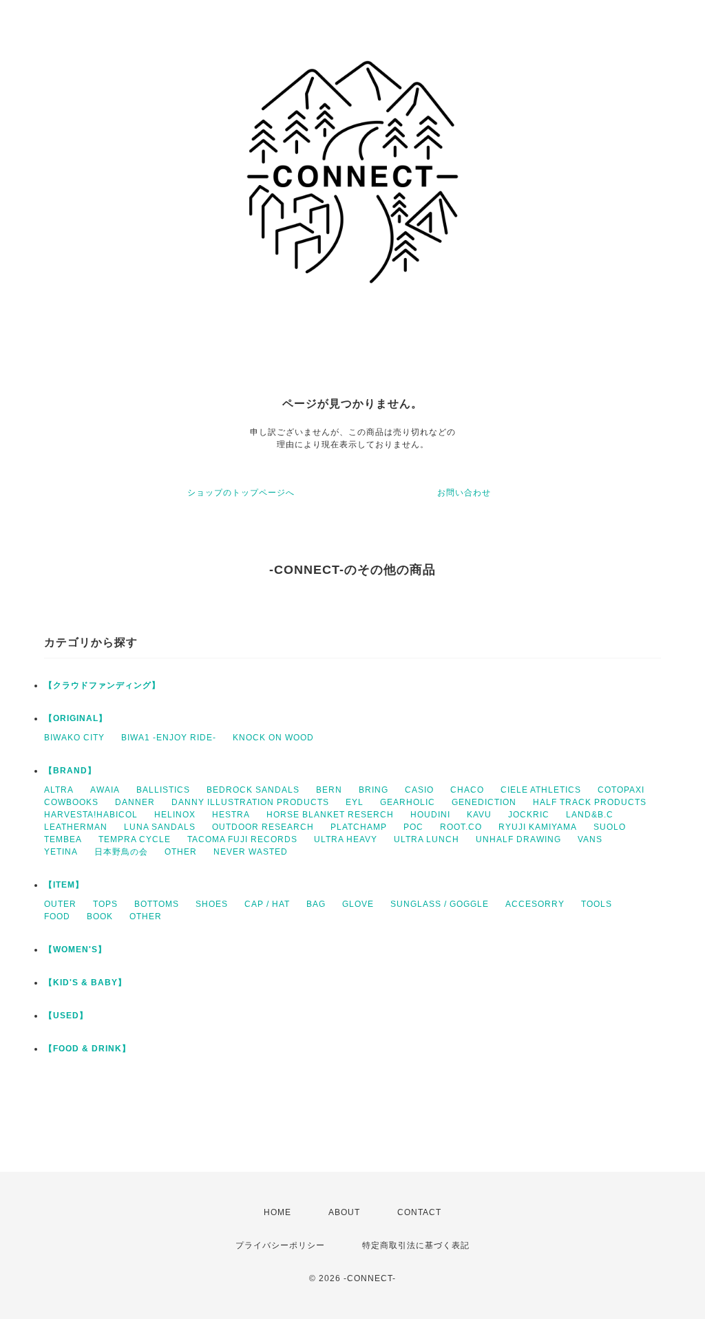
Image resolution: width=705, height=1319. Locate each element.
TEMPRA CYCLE (134, 839)
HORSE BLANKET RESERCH (330, 814)
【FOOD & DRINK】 (87, 1048)
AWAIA (105, 790)
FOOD (57, 916)
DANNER (135, 802)
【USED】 (66, 1015)
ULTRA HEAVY (345, 839)
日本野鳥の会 (121, 852)
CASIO (419, 790)
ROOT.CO (461, 827)
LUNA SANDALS (160, 827)
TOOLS (596, 904)
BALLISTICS (163, 790)
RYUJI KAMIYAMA (537, 827)
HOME (277, 1212)
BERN (329, 790)
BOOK (100, 916)
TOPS (105, 904)
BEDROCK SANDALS (253, 790)
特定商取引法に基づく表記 (416, 1245)
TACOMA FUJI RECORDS (242, 839)
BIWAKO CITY (74, 737)
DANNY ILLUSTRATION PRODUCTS (250, 802)
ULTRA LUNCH (426, 839)
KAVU (479, 814)
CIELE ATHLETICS (541, 790)
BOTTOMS (156, 904)
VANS (590, 839)
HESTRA (231, 814)
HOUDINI (430, 814)
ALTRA (59, 790)
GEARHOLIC (407, 802)
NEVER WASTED (250, 852)
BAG (316, 904)
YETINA (61, 852)
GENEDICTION (484, 802)
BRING (373, 790)
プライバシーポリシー (280, 1245)
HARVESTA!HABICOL (91, 814)
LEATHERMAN (75, 827)
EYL (355, 802)
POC (413, 827)
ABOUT (344, 1212)
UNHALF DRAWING (518, 839)
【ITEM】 (64, 885)
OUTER (60, 904)
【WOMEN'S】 (75, 949)
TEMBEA (63, 839)
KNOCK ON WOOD (273, 737)
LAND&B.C (589, 814)
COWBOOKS (71, 802)
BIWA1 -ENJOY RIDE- (168, 737)
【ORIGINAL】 (75, 718)
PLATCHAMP (358, 827)
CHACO (467, 790)
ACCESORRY (535, 904)
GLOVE (358, 904)
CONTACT (419, 1212)
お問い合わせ (464, 492)
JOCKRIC (528, 814)
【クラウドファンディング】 (102, 685)
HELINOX (175, 814)
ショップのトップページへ (241, 492)
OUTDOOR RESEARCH (263, 827)
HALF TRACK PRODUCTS (589, 802)
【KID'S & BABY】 (85, 982)
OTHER (181, 852)
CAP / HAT (267, 904)
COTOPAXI (621, 790)
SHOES (212, 904)
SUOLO (609, 827)
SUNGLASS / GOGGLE (439, 904)
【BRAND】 (70, 770)
